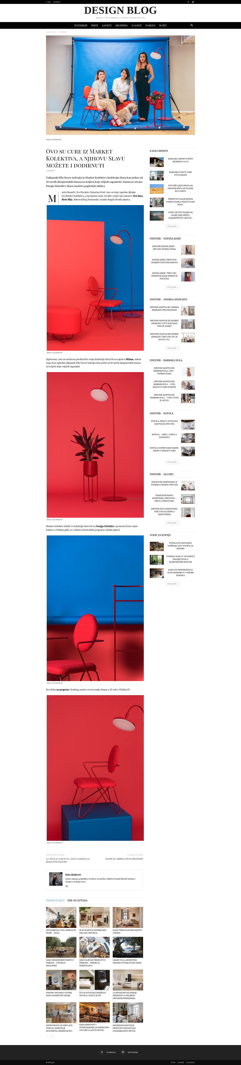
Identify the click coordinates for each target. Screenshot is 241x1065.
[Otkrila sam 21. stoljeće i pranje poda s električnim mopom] (157, 560)
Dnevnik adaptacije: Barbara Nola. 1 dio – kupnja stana (164, 371)
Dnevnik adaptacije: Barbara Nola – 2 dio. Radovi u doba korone (164, 384)
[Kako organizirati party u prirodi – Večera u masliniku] (61, 947)
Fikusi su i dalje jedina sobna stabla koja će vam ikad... (180, 202)
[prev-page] (48, 1036)
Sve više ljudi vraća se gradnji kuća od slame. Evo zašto (181, 188)
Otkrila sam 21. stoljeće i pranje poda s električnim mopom (180, 559)
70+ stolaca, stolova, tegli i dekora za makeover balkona (68, 860)
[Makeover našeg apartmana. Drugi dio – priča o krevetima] (188, 499)
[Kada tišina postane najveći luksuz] (128, 917)
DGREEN (150, 25)
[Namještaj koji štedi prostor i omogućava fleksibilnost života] (128, 1012)
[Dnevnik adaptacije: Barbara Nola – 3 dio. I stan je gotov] (188, 398)
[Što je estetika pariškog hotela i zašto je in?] (94, 980)
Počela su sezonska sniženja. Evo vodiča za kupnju (180, 546)
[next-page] (52, 1036)
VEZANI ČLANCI (55, 900)
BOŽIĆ (163, 25)
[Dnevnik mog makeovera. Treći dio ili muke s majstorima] (188, 512)
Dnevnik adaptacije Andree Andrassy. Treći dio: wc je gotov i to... (164, 337)
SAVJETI (107, 25)
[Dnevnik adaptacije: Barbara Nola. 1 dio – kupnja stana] (188, 371)
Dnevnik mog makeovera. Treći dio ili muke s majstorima (164, 512)
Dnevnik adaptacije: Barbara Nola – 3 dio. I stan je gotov (164, 398)
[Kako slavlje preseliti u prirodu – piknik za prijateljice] (94, 947)
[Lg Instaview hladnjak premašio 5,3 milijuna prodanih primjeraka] (128, 980)
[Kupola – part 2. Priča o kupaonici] (188, 438)
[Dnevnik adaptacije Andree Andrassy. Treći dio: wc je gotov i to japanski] (188, 337)
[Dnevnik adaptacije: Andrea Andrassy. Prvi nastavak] (188, 311)
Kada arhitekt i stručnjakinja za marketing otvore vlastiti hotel (94, 1027)
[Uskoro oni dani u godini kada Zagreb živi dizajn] (61, 980)
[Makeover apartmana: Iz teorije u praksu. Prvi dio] (188, 485)
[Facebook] (188, 2)
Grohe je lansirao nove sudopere (124, 858)
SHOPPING (121, 25)
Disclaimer (191, 1062)
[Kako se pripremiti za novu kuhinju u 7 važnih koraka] (157, 573)
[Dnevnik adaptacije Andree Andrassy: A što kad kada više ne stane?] (188, 324)
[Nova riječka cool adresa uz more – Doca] (61, 917)
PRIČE (94, 25)
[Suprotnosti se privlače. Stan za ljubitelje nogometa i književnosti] (61, 1012)
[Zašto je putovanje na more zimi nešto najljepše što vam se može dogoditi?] (157, 216)
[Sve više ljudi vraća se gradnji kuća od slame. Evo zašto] (157, 189)
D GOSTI (137, 25)
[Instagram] (193, 2)
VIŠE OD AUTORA (77, 900)
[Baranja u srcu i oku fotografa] (157, 175)
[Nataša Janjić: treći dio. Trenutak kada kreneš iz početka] (188, 276)
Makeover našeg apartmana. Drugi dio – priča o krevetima (164, 498)
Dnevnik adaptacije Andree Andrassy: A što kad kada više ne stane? (164, 323)
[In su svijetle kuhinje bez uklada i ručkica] (94, 917)
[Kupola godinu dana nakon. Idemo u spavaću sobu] (188, 451)
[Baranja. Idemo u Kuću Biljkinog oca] (157, 162)
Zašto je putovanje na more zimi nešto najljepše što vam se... (180, 215)
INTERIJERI (80, 25)
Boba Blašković (73, 874)
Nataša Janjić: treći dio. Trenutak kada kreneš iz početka (164, 276)
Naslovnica (51, 32)
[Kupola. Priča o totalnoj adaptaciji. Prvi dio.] (188, 424)
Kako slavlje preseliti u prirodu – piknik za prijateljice (92, 963)
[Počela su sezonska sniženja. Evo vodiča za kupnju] (157, 546)
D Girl (48, 2)
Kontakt (56, 2)
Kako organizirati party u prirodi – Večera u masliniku (60, 963)
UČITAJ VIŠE (171, 226)
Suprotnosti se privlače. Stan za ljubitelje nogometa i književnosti (59, 1028)
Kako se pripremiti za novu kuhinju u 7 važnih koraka (180, 573)
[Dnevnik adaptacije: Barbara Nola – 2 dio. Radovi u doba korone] (188, 385)
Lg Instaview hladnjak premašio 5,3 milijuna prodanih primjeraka (125, 996)
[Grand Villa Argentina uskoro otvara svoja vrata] (128, 947)
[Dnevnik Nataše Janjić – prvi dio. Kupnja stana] (188, 250)
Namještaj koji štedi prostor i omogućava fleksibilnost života (124, 1028)
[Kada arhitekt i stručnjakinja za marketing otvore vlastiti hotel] (94, 1012)
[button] (191, 25)
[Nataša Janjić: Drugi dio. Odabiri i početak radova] (188, 263)
